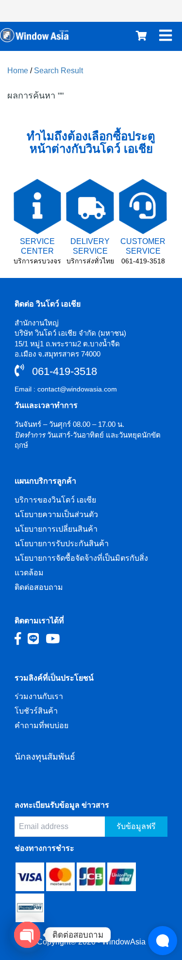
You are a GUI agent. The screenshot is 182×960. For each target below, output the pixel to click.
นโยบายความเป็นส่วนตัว (56, 514)
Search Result (58, 70)
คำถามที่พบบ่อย (41, 725)
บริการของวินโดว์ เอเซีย (55, 500)
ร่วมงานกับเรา (39, 696)
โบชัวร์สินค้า (36, 711)
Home (17, 70)
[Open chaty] (27, 935)
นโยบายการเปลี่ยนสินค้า (56, 529)
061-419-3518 (143, 261)
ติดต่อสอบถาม (39, 587)
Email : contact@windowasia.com (66, 389)
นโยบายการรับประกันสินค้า (62, 543)
